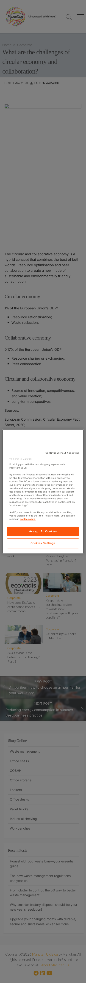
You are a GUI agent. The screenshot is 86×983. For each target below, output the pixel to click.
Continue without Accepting (62, 452)
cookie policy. (28, 519)
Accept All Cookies (43, 531)
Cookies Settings (43, 543)
